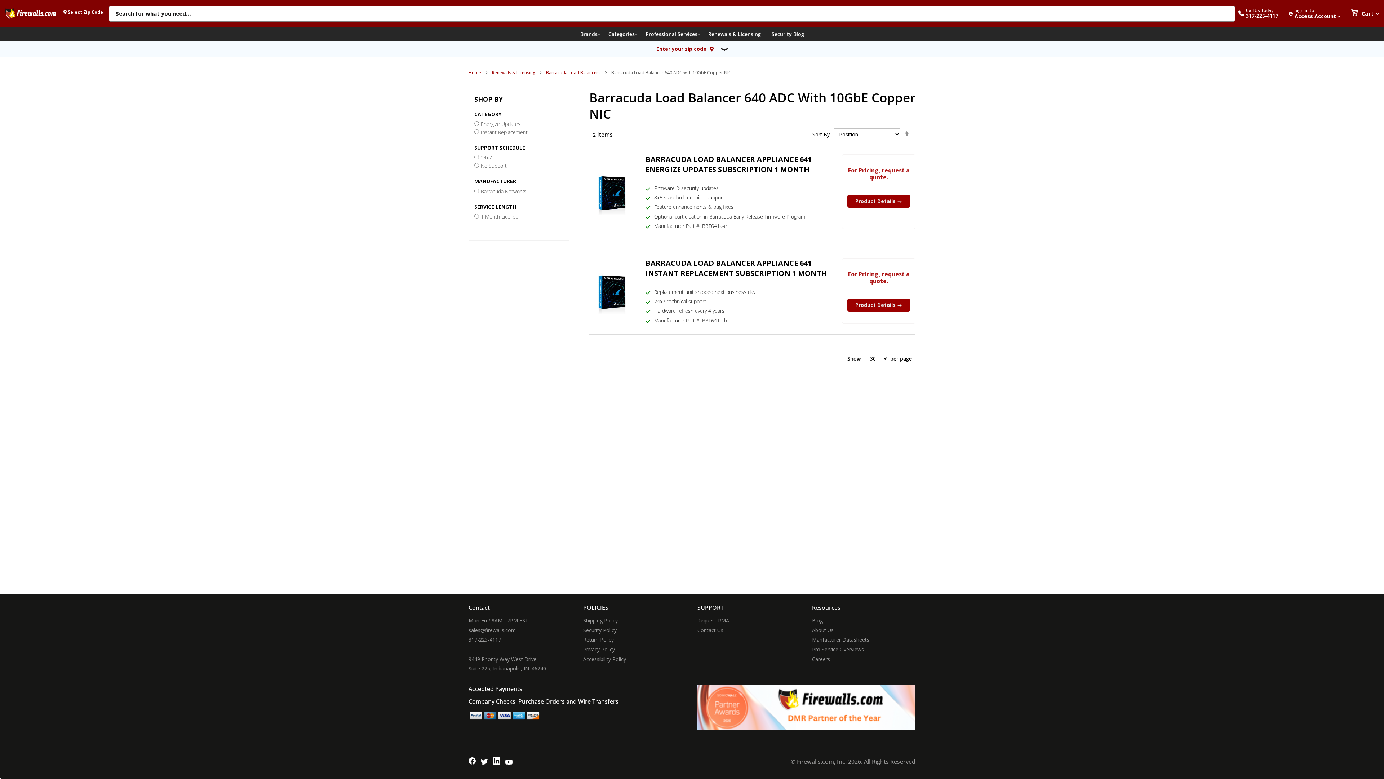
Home (475, 73)
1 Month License (500, 216)
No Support (494, 165)
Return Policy (598, 639)
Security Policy (600, 630)
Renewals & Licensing (513, 73)
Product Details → (878, 201)
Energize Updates (500, 123)
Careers (821, 659)
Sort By (821, 134)
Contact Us (710, 630)
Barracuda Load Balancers (573, 73)
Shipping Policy (600, 620)
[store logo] (31, 13)
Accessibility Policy (604, 659)
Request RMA (713, 620)
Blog (817, 620)
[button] (1262, 13)
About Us (823, 630)
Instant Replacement (504, 132)
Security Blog (788, 34)
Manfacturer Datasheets (840, 639)
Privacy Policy (599, 649)
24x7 (486, 157)
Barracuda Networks (504, 191)
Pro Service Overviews (838, 649)
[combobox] (672, 14)
